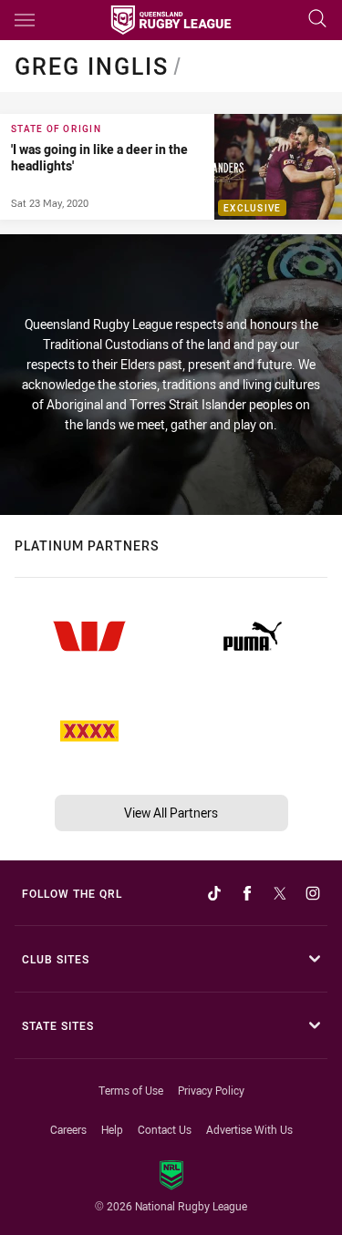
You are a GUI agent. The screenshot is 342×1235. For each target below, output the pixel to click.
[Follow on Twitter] (280, 893)
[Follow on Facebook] (247, 893)
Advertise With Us (249, 1129)
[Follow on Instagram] (313, 893)
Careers (68, 1129)
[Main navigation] (25, 20)
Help (112, 1129)
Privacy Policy (211, 1090)
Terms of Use (130, 1090)
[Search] (317, 19)
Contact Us (165, 1129)
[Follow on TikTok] (214, 893)
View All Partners (171, 812)
